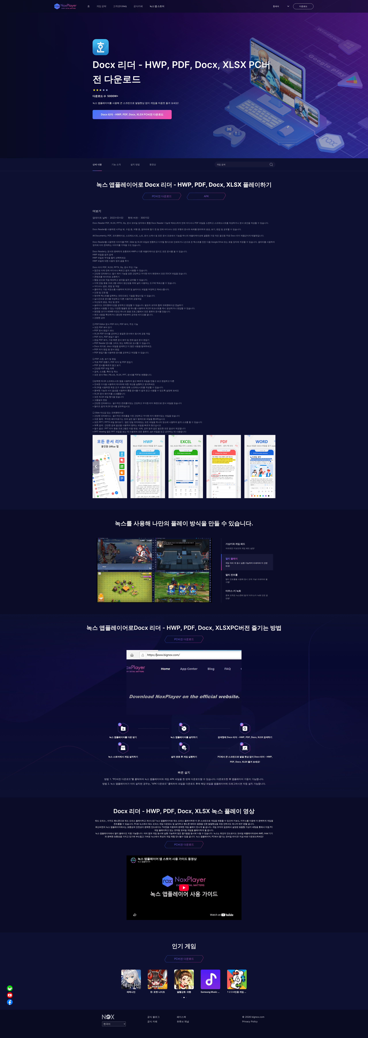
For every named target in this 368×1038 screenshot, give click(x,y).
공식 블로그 (153, 1016)
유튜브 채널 (183, 1021)
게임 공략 (101, 6)
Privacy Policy (250, 1021)
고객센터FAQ (120, 6)
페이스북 (181, 1016)
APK (206, 196)
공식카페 (138, 6)
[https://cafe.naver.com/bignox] (10, 988)
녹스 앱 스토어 (157, 6)
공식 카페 (152, 1021)
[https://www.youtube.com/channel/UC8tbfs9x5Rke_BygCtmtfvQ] (10, 995)
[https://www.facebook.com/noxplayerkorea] (10, 1002)
